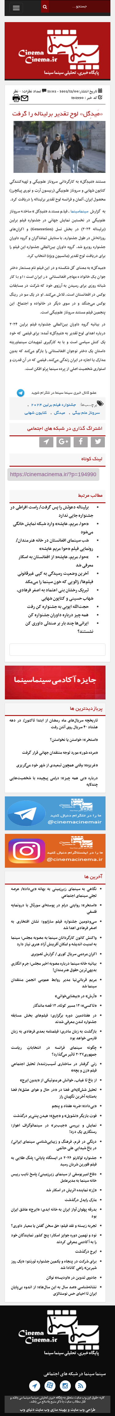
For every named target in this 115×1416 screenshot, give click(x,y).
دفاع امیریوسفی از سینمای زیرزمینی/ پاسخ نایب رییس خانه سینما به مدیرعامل (54, 1177)
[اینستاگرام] (65, 1385)
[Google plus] (63, 442)
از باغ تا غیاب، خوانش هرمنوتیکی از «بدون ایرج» (58, 1080)
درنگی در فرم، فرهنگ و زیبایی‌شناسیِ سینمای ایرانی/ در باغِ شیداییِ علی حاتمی (54, 1145)
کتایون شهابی (36, 413)
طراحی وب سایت (83, 1410)
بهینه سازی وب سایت (51, 1410)
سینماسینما (79, 211)
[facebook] (81, 442)
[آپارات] (50, 1385)
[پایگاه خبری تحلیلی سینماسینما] (57, 53)
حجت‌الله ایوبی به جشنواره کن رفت (58, 607)
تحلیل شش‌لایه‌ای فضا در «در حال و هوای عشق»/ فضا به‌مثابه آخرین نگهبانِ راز (54, 1093)
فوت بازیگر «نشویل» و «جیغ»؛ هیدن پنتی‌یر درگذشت (55, 1116)
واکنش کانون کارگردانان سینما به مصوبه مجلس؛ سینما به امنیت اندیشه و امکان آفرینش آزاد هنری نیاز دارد (54, 941)
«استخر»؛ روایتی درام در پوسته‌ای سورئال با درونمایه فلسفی (54, 908)
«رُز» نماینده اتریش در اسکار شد (71, 1190)
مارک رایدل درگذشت (81, 1200)
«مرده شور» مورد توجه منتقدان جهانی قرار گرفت (60, 752)
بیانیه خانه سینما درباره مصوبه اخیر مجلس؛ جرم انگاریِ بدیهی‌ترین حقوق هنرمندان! (54, 967)
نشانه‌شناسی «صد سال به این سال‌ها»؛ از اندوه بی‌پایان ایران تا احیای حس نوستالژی (54, 1290)
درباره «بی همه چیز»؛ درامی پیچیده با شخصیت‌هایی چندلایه (54, 781)
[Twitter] (98, 442)
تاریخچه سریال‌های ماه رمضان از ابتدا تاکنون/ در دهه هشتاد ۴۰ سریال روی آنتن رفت (54, 723)
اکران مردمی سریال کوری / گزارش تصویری (64, 954)
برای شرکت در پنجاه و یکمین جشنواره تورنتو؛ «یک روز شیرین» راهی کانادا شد (54, 1264)
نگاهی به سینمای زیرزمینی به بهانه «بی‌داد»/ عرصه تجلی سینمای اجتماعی (54, 892)
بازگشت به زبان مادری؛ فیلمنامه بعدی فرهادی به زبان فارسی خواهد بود (54, 1034)
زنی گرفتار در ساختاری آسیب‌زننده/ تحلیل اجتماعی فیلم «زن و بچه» (54, 1067)
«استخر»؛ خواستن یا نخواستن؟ (74, 740)
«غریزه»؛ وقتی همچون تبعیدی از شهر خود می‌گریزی (57, 765)
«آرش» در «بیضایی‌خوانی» (76, 996)
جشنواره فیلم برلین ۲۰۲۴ (53, 405)
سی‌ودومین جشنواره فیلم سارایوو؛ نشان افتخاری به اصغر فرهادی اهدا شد (54, 925)
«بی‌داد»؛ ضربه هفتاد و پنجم (74, 1106)
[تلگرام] (34, 1385)
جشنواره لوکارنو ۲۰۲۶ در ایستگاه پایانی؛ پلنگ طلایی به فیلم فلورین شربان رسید (54, 1161)
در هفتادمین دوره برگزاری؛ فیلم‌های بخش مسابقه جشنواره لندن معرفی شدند (54, 1018)
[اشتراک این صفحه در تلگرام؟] (46, 442)
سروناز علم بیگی (86, 413)
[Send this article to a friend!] (24, 98)
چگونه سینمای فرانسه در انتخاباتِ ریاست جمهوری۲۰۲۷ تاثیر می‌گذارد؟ (54, 1051)
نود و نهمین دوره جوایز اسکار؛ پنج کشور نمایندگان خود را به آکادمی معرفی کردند (54, 1238)
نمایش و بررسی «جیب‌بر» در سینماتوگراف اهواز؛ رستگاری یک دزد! (54, 1128)
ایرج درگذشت (86, 1251)
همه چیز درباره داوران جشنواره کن (58, 615)
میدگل (59, 413)
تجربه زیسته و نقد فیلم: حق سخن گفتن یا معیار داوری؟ (54, 1226)
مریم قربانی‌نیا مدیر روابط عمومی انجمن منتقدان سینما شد (54, 983)
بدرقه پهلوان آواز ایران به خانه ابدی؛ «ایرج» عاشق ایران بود (54, 1213)
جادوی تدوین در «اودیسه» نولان (71, 1277)
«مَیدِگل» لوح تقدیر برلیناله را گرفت (57, 114)
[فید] (80, 1385)
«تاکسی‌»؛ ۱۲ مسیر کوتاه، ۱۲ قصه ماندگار (65, 1005)
